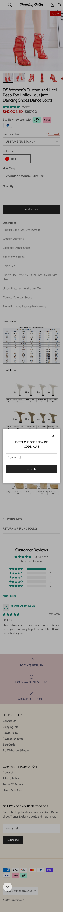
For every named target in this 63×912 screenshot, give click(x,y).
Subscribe (31, 469)
